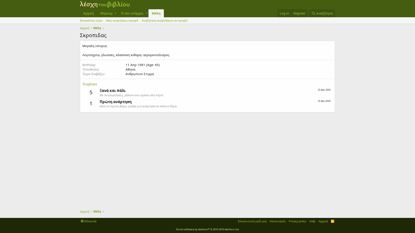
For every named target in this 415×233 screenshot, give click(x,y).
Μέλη (156, 13)
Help (312, 221)
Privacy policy (297, 221)
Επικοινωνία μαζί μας (252, 221)
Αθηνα (130, 69)
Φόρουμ (106, 13)
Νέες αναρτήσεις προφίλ (122, 20)
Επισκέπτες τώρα (91, 20)
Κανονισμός (278, 221)
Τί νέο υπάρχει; (132, 13)
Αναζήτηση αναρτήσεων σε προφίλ (165, 20)
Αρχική (88, 13)
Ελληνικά (90, 221)
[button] (115, 13)
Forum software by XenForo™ (207, 229)
